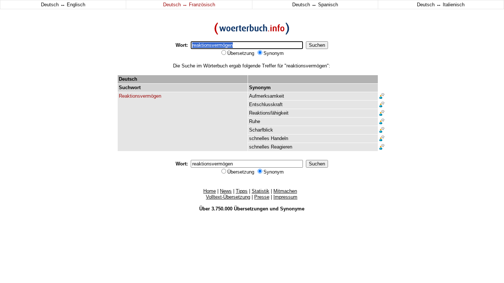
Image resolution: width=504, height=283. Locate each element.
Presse (261, 197)
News (226, 191)
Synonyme (292, 209)
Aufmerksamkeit (266, 96)
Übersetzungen (251, 209)
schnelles (259, 138)
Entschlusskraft (266, 104)
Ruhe (254, 121)
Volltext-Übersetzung (228, 197)
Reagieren (281, 147)
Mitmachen (285, 191)
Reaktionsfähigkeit (269, 113)
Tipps (242, 191)
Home (209, 191)
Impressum (285, 197)
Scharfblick (261, 130)
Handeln (279, 138)
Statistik (260, 191)
